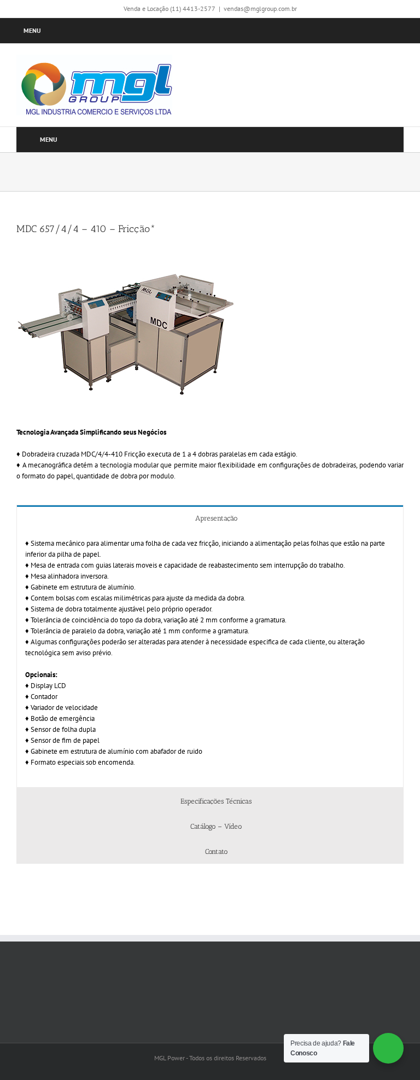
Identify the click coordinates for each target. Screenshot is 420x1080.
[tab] (210, 517)
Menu (32, 30)
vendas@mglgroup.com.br (260, 8)
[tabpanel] (210, 659)
